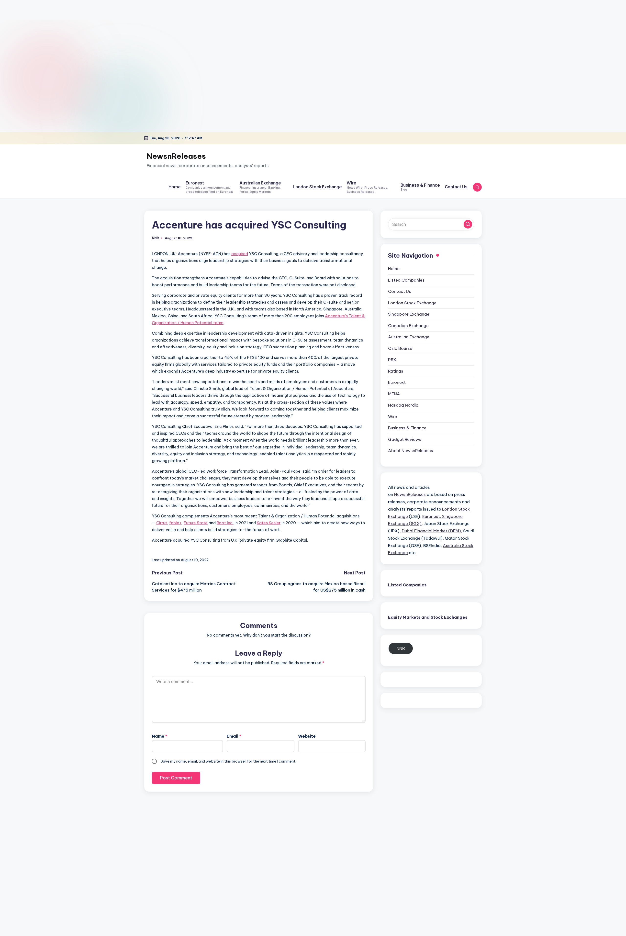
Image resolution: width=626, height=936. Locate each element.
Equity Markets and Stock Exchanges (427, 617)
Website (307, 736)
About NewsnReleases (410, 450)
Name (159, 736)
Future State (196, 522)
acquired (239, 253)
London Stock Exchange (412, 303)
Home (394, 268)
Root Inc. (225, 522)
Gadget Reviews (404, 439)
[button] (468, 224)
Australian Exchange (408, 337)
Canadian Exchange (408, 325)
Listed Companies (406, 280)
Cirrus (161, 522)
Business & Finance (407, 428)
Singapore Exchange (408, 314)
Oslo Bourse (400, 348)
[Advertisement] (30, 30)
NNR (400, 648)
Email (234, 736)
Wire (392, 416)
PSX (392, 359)
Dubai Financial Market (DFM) (431, 531)
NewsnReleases (176, 156)
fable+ (175, 522)
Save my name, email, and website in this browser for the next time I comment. (228, 761)
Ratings (395, 371)
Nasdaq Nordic (403, 405)
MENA (394, 394)
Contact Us (399, 291)
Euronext (397, 382)
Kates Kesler (268, 522)
